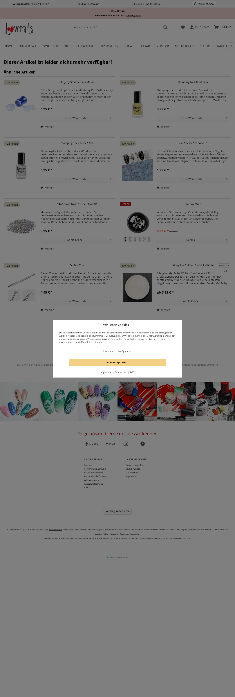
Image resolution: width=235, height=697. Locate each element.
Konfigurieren (125, 351)
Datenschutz (121, 372)
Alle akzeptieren (117, 362)
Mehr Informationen (91, 342)
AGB (132, 372)
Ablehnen (108, 351)
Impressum (106, 372)
